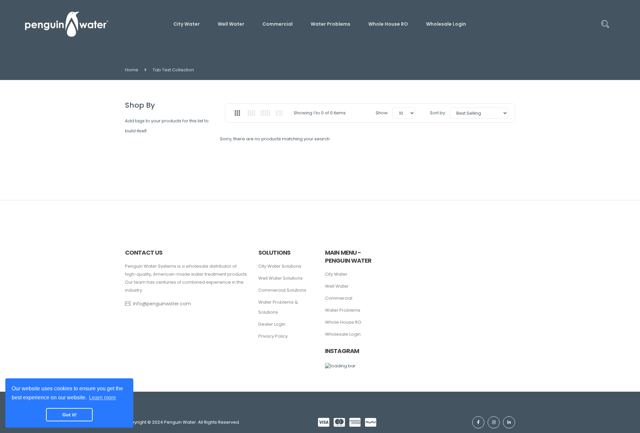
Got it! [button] (69, 414)
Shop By (140, 105)
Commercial (338, 298)
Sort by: (438, 113)
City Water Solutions (279, 266)
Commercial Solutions (282, 290)
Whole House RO (343, 322)
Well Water (337, 286)
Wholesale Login (343, 334)
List (279, 113)
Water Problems (342, 310)
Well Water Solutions (280, 278)
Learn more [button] (102, 397)
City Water (336, 274)
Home (131, 70)
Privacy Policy (273, 336)
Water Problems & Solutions (278, 307)
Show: (382, 113)
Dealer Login (271, 324)
